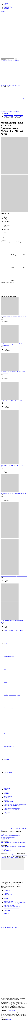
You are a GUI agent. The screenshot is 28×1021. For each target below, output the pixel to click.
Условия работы (8, 7)
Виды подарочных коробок (7, 837)
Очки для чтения (8, 772)
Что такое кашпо (5, 838)
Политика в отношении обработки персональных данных (12, 806)
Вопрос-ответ (7, 6)
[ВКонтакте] (12, 939)
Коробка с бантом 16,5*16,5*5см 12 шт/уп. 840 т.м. (13, 316)
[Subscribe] (12, 864)
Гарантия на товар (8, 802)
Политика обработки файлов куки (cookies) (15, 804)
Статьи (5, 4)
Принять (3, 1019)
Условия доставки (8, 801)
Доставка (3, 11)
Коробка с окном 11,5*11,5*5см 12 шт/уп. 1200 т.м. (13, 493)
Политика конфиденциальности (12, 808)
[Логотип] (12, 57)
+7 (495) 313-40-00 (5, 85)
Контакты (6, 8)
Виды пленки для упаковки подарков (10, 835)
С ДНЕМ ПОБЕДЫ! (6, 850)
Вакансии (6, 797)
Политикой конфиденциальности (9, 857)
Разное (5, 786)
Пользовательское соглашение (11, 809)
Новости (6, 3)
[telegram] (12, 950)
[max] (12, 962)
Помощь (6, 800)
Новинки (6, 789)
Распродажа (7, 788)
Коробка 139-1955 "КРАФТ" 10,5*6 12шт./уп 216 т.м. (14, 576)
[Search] (16, 59)
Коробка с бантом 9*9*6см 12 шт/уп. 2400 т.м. (12, 400)
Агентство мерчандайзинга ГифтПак (10, 60)
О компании (7, 1)
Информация (7, 812)
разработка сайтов (11, 1010)
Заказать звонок (5, 86)
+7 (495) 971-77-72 (15, 85)
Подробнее (8, 1019)
